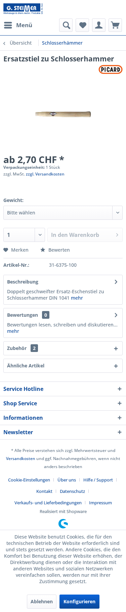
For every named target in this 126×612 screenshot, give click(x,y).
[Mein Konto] (99, 25)
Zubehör (21, 348)
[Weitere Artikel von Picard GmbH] (110, 69)
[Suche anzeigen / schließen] (66, 25)
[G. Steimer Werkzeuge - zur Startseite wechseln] (23, 9)
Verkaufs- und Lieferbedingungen (48, 503)
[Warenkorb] (115, 25)
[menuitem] (18, 25)
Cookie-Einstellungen (29, 480)
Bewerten (58, 250)
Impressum (100, 503)
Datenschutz (72, 491)
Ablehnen (42, 601)
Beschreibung (22, 281)
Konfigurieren (79, 601)
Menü (24, 25)
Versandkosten (20, 458)
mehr (77, 298)
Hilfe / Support (98, 480)
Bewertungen (22, 315)
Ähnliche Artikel (25, 365)
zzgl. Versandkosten (45, 174)
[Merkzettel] (82, 25)
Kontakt (44, 491)
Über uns (66, 480)
